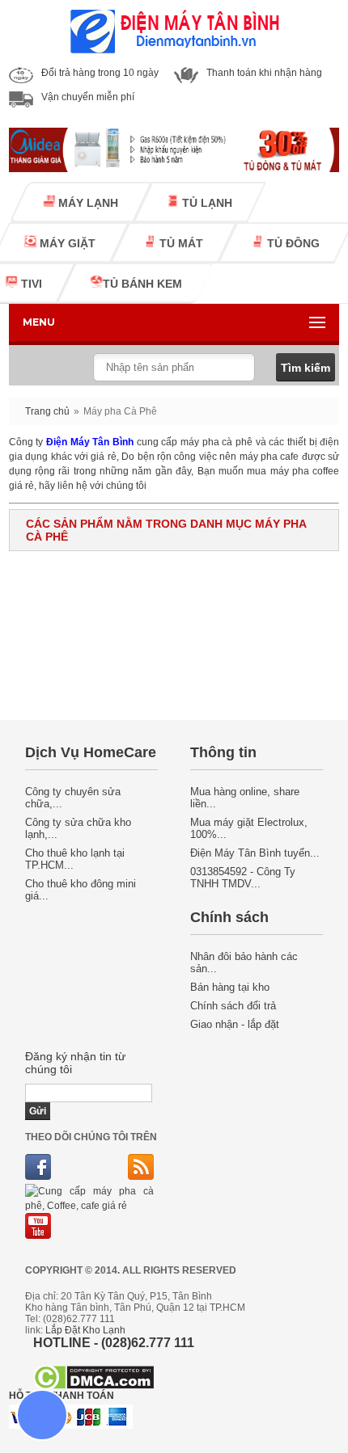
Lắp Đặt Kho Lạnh (85, 1330)
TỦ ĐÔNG (292, 243)
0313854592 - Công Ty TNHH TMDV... (242, 877)
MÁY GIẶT (65, 243)
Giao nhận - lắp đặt (234, 1024)
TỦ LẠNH (205, 202)
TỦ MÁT (179, 243)
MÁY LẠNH (86, 202)
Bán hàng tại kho (229, 987)
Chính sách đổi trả (233, 1006)
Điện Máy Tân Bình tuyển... (255, 853)
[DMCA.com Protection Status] (93, 1385)
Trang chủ (47, 411)
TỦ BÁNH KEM (142, 283)
